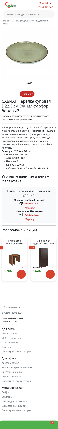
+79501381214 (31, 203)
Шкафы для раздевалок (14, 401)
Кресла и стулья (10, 362)
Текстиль (7, 347)
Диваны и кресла (11, 333)
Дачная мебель (10, 342)
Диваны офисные (11, 376)
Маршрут (29, 207)
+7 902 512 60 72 (46, 7)
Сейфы (5, 392)
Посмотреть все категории (17, 351)
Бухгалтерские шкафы (14, 405)
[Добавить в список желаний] (37, 94)
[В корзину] (21, 274)
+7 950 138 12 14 (46, 2)
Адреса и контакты (13, 307)
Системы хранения (12, 371)
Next (52, 259)
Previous (5, 259)
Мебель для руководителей (17, 367)
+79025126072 (31, 214)
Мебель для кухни (12, 338)
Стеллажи (7, 396)
